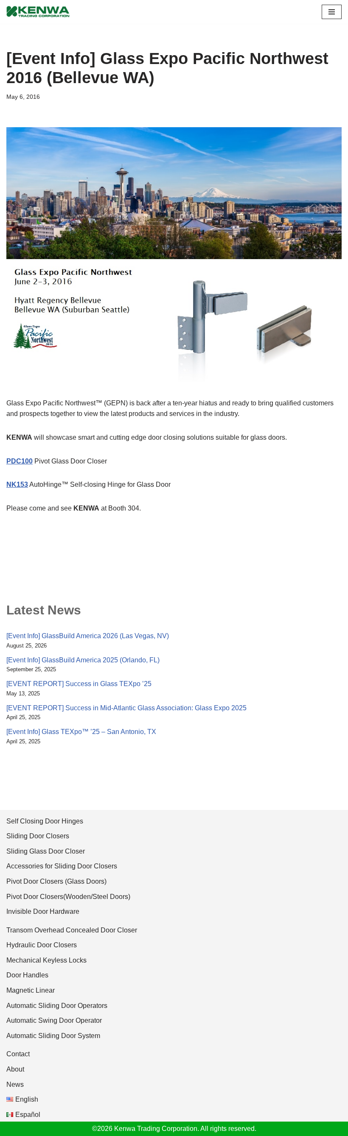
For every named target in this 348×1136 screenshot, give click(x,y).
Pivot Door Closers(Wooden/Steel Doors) (68, 896)
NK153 (17, 484)
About (15, 1069)
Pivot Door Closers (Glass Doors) (56, 881)
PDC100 (19, 461)
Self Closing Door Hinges (44, 821)
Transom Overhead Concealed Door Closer (71, 930)
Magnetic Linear (30, 990)
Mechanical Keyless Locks (46, 960)
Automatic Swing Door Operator (54, 1020)
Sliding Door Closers (37, 836)
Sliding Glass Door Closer (45, 851)
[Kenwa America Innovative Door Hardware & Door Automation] (38, 12)
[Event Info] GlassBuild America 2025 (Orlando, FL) (83, 660)
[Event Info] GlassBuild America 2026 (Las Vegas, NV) (87, 635)
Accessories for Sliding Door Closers (61, 866)
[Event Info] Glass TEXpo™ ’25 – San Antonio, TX (81, 731)
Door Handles (27, 975)
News (15, 1084)
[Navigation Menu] (332, 12)
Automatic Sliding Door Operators (56, 1005)
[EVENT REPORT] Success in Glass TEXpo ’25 (79, 683)
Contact (18, 1054)
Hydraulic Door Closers (41, 945)
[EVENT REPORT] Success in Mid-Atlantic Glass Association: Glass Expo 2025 (126, 708)
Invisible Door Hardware (42, 911)
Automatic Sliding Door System (53, 1035)
